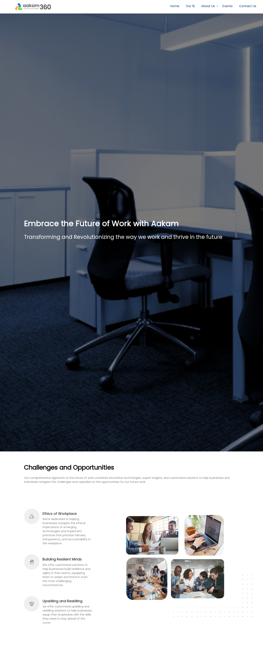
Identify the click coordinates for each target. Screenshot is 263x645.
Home (174, 6)
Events (227, 6)
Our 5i (190, 6)
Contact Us (247, 6)
